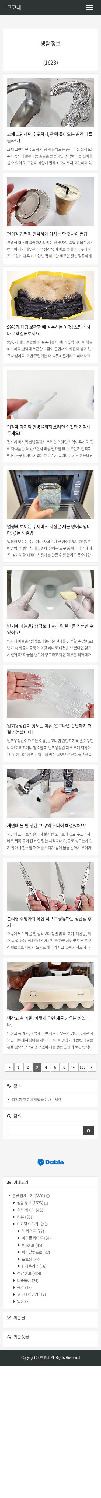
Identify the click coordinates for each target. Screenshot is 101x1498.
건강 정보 (28, 1273)
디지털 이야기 (32, 1223)
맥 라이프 (32, 1230)
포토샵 (30, 1259)
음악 (24, 1287)
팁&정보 (31, 1245)
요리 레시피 (30, 1209)
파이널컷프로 (35, 1252)
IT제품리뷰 (33, 1266)
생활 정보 (29, 1202)
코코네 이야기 (31, 1294)
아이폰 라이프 (36, 1237)
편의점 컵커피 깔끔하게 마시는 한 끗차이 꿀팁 (47, 233)
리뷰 (25, 1216)
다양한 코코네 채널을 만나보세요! (37, 1099)
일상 (23, 1301)
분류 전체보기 (28, 1195)
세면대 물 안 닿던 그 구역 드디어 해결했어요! (46, 825)
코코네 (14, 7)
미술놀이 (27, 1280)
